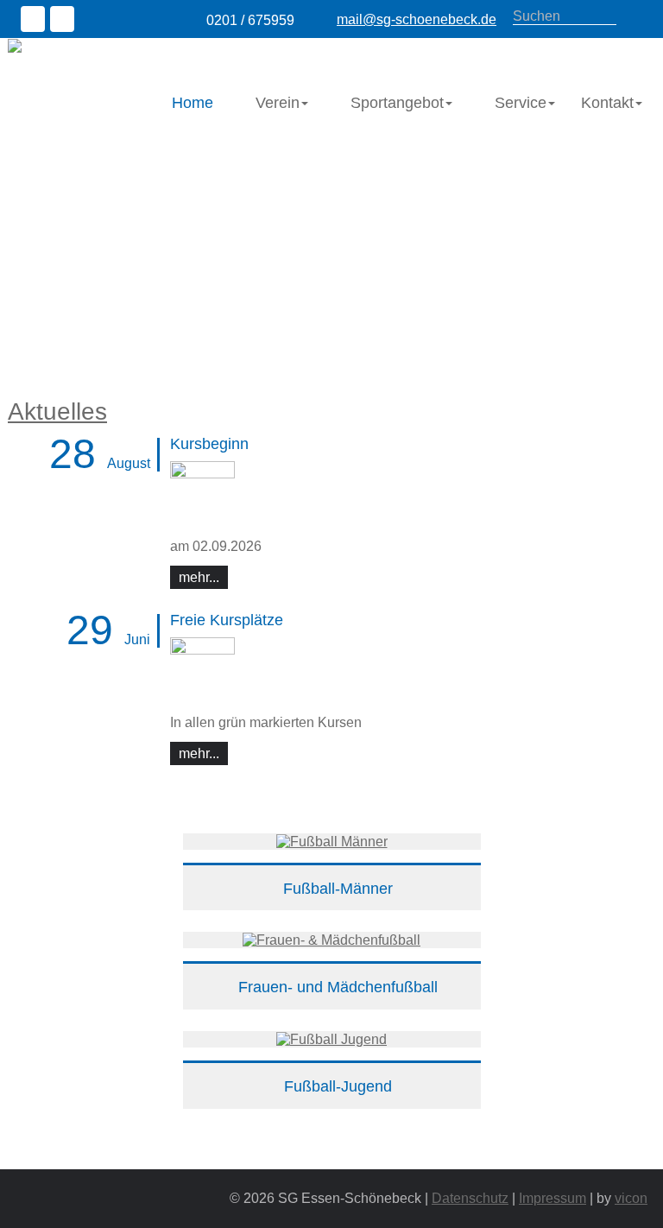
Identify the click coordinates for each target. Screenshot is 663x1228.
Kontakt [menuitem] (607, 102)
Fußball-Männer (338, 888)
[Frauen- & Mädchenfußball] (331, 939)
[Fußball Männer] (332, 840)
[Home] (103, 45)
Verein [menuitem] (278, 102)
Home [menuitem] (192, 102)
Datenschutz (470, 1198)
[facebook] (35, 21)
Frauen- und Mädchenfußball (338, 987)
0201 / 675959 (250, 20)
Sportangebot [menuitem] (397, 102)
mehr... (203, 577)
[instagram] (64, 21)
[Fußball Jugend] (331, 1038)
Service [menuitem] (520, 102)
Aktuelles (57, 411)
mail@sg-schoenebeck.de (416, 19)
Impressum (552, 1198)
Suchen (633, 17)
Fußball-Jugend (338, 1086)
